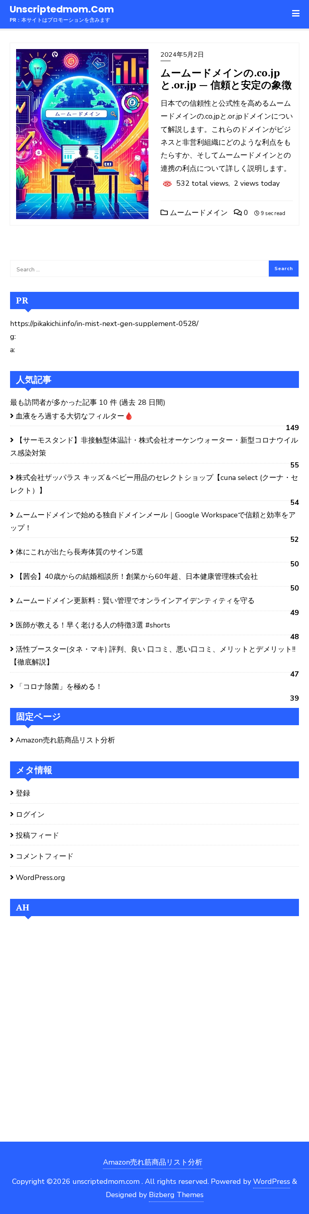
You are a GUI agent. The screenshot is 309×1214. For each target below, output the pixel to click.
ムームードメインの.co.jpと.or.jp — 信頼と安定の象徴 (226, 78)
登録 (23, 793)
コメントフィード (45, 856)
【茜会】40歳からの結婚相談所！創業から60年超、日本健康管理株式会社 (137, 576)
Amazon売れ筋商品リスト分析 (65, 740)
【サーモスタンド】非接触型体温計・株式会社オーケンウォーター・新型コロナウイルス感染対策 (154, 446)
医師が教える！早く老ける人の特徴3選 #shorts (93, 625)
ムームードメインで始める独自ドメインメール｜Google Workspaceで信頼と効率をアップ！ (153, 521)
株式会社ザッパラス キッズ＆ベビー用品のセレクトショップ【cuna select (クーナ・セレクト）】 (154, 484)
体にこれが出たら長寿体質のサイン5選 (79, 552)
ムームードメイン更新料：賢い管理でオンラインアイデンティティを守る (135, 600)
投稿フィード (37, 835)
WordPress (271, 1181)
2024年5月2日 (182, 54)
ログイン (30, 814)
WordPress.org (40, 877)
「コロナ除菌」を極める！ (59, 686)
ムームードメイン (198, 212)
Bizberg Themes (176, 1195)
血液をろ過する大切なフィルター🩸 (74, 416)
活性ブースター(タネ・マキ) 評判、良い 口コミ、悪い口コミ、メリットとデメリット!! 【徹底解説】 (152, 655)
